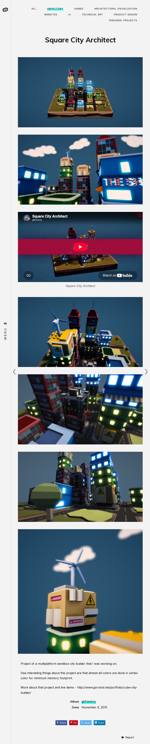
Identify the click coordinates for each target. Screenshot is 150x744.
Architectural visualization (115, 8)
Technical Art (92, 14)
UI (69, 14)
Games (78, 8)
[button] (127, 737)
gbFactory (55, 8)
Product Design (125, 14)
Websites (50, 14)
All (33, 8)
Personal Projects (123, 20)
